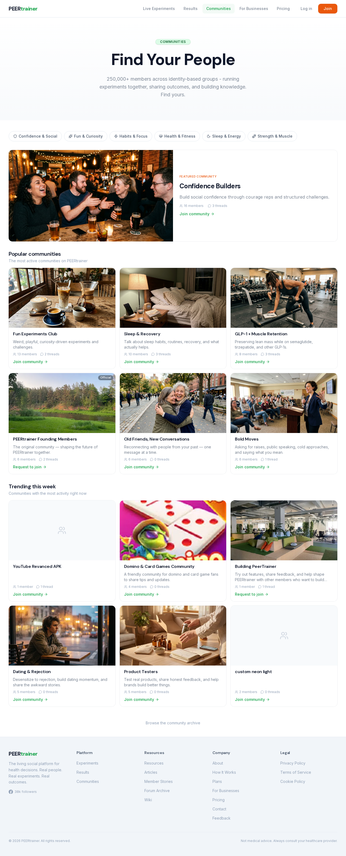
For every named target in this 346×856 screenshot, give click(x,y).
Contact (219, 809)
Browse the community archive (173, 723)
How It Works (224, 772)
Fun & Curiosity (88, 136)
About (217, 763)
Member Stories (158, 781)
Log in (306, 8)
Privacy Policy (292, 763)
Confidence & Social (38, 136)
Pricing (283, 8)
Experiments (87, 763)
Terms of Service (295, 772)
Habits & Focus (133, 136)
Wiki (148, 799)
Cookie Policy (292, 781)
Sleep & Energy (226, 136)
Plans (217, 781)
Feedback (221, 818)
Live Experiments (159, 8)
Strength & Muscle (275, 136)
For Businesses (253, 8)
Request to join (27, 467)
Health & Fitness (179, 136)
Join (328, 8)
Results (191, 8)
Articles (150, 772)
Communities (218, 8)
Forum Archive (157, 790)
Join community (194, 214)
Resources (154, 763)
